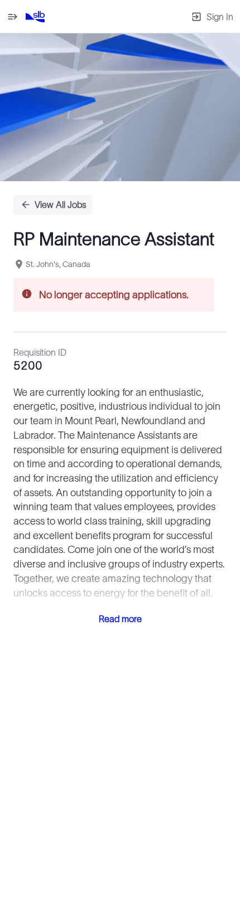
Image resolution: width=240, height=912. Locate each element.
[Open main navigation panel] (12, 16)
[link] (35, 16)
